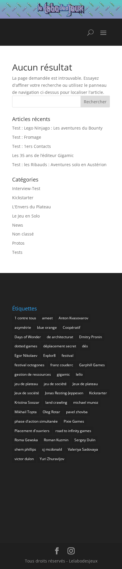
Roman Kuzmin (56, 439)
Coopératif (71, 327)
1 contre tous (25, 318)
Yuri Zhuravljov (52, 458)
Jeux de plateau (85, 383)
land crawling (56, 402)
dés (85, 346)
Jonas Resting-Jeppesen (64, 392)
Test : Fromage (26, 137)
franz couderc (61, 364)
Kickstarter (22, 197)
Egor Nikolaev (26, 355)
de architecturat (60, 336)
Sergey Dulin (84, 439)
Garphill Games (92, 364)
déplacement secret (59, 346)
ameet (47, 318)
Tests (17, 252)
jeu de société (55, 383)
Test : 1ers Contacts (31, 146)
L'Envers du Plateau (31, 207)
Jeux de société (27, 392)
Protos (18, 243)
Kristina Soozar (27, 402)
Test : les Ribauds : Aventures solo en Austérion (59, 164)
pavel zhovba (77, 411)
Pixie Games (74, 421)
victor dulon (24, 458)
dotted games (26, 346)
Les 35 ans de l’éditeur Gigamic (43, 155)
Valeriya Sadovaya (83, 449)
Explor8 (49, 355)
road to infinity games (73, 430)
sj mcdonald (52, 449)
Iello (79, 374)
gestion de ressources (33, 374)
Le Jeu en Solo (26, 216)
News (17, 225)
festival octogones (29, 364)
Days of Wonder (28, 336)
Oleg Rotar (51, 411)
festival (67, 355)
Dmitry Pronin (90, 336)
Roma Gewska (26, 439)
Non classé (23, 234)
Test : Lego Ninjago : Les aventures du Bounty (57, 128)
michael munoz (85, 402)
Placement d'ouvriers (32, 430)
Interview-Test (26, 188)
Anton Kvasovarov (73, 318)
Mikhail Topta (26, 411)
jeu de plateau (26, 383)
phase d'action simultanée (36, 421)
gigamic (63, 374)
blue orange (47, 327)
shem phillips (25, 449)
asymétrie (23, 327)
